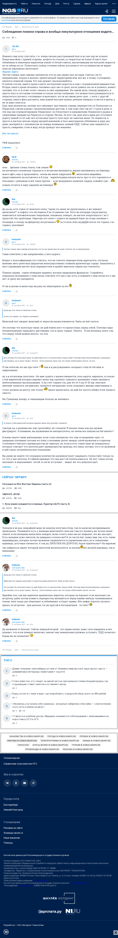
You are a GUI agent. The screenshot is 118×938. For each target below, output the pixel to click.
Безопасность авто (30, 27)
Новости (36, 3)
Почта (66, 3)
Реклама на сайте (13, 828)
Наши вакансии (12, 837)
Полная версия (12, 758)
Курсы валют (101, 3)
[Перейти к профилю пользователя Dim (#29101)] (6, 201)
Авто (17, 27)
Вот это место (10, 133)
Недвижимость (9, 3)
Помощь (8, 842)
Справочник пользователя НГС (20, 763)
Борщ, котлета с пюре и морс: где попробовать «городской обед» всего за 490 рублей (59, 693)
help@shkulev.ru (26, 885)
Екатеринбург (11, 804)
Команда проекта (13, 832)
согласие (6, 20)
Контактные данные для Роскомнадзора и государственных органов (36, 855)
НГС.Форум (7, 27)
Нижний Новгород (13, 809)
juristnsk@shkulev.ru (79, 883)
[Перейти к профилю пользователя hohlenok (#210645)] (6, 567)
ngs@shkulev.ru (40, 880)
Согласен (109, 18)
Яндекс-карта (10, 71)
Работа (24, 3)
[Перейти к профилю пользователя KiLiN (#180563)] (6, 159)
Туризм (76, 3)
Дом (57, 3)
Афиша (87, 3)
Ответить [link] (6, 148)
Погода (47, 3)
